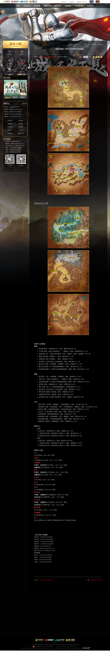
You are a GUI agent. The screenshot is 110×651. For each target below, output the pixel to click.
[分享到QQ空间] (94, 57)
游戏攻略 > (94, 44)
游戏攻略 (100, 44)
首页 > (89, 44)
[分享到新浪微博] (96, 57)
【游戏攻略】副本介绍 (97, 580)
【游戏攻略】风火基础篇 (45, 580)
